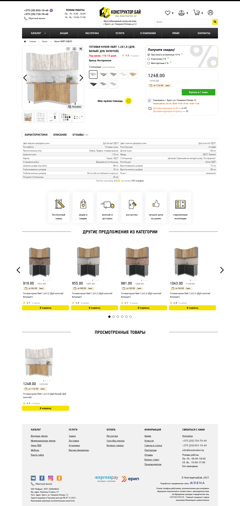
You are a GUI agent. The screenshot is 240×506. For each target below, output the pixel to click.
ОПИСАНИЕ (60, 134)
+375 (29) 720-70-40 (36, 14)
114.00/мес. (161, 85)
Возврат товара (115, 445)
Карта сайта (37, 454)
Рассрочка (92, 33)
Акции (64, 33)
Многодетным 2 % (159, 63)
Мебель (35, 450)
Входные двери (39, 436)
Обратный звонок (37, 18)
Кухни (44, 41)
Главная (32, 41)
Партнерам (150, 450)
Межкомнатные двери (43, 440)
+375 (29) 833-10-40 (36, 10)
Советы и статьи (153, 445)
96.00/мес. (183, 288)
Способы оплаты (115, 440)
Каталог (36, 33)
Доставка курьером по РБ (165, 108)
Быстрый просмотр (67, 249)
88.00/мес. (85, 288)
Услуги (120, 33)
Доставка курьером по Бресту (168, 111)
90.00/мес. (134, 288)
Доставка (74, 440)
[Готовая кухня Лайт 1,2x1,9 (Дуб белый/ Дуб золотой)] (53, 79)
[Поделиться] (81, 49)
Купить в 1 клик (198, 92)
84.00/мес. (36, 288)
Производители (152, 464)
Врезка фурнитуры (79, 450)
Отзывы (148, 454)
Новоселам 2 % (158, 59)
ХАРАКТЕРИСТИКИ (36, 134)
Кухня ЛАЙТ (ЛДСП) (63, 41)
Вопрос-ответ (151, 459)
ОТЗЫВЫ (80, 134)
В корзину (45, 307)
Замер (72, 436)
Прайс (176, 33)
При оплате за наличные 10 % (165, 54)
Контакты (204, 33)
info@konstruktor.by (193, 450)
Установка (74, 445)
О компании (148, 33)
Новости (149, 440)
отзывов (137, 180)
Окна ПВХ (36, 445)
